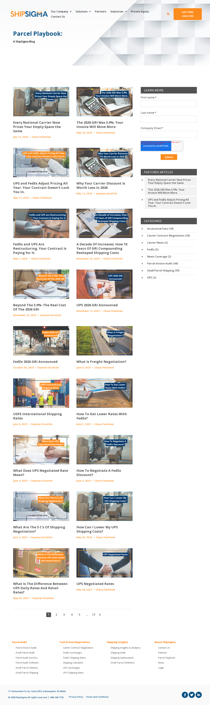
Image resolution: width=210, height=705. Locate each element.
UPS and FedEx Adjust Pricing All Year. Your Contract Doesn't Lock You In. (41, 187)
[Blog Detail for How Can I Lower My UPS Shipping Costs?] (104, 506)
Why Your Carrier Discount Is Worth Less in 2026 (100, 185)
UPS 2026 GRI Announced (97, 305)
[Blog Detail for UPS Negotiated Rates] (104, 563)
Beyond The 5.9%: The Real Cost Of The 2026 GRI (39, 307)
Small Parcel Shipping (163, 270)
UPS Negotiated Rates (95, 583)
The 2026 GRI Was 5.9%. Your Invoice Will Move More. (99, 124)
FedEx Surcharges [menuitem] (72, 652)
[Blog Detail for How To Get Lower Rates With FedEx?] (104, 393)
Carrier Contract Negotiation (168, 235)
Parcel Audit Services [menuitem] (27, 657)
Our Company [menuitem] (59, 11)
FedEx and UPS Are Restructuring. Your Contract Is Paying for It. (39, 248)
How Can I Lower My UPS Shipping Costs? (97, 529)
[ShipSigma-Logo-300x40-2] (28, 14)
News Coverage (159, 256)
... (87, 614)
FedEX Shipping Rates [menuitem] (74, 657)
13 (93, 614)
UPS (151, 277)
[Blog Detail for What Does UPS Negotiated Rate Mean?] (41, 449)
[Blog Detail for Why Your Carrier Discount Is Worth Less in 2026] (104, 162)
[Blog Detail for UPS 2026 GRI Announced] (104, 284)
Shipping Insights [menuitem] (117, 642)
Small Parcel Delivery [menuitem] (27, 667)
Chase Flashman (41, 136)
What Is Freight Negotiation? (101, 361)
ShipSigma (21, 697)
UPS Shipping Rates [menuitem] (73, 672)
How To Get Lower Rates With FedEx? (101, 416)
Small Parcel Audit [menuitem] (25, 652)
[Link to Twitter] (192, 695)
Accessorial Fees (160, 228)
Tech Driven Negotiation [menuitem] (74, 642)
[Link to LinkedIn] (199, 695)
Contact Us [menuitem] (58, 16)
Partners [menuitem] (100, 11)
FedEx (153, 249)
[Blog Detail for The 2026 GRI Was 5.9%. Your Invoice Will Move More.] (104, 101)
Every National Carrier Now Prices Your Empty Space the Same (37, 126)
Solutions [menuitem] (82, 11)
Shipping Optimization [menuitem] (122, 657)
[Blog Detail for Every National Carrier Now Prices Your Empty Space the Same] (41, 101)
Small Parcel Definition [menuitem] (123, 662)
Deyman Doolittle (106, 193)
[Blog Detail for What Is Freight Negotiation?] (104, 340)
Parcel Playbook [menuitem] (166, 657)
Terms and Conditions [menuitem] (97, 696)
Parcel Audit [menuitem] (19, 642)
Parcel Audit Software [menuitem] (27, 662)
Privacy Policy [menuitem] (76, 696)
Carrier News (157, 242)
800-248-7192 (56, 697)
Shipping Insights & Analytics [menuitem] (126, 647)
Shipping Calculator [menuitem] (73, 662)
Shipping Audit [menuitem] (118, 652)
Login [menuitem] (161, 667)
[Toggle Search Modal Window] (168, 14)
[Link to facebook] (185, 695)
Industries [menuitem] (117, 11)
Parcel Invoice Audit (162, 263)
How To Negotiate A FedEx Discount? (98, 472)
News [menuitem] (161, 662)
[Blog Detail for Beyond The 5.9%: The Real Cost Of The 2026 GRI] (41, 284)
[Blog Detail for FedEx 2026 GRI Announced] (41, 340)
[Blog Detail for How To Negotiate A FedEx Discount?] (104, 449)
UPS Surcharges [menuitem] (71, 667)
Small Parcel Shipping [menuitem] (27, 672)
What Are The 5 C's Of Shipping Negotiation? (39, 529)
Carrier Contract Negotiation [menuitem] (78, 647)
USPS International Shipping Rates (37, 416)
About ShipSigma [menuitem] (165, 642)
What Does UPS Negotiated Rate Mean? (40, 472)
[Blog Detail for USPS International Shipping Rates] (41, 393)
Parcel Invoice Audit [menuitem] (26, 647)
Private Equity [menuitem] (140, 11)
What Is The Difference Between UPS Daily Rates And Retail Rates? (40, 587)
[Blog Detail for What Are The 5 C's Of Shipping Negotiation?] (41, 506)
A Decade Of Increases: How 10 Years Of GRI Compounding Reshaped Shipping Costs (101, 248)
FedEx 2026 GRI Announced (35, 361)
